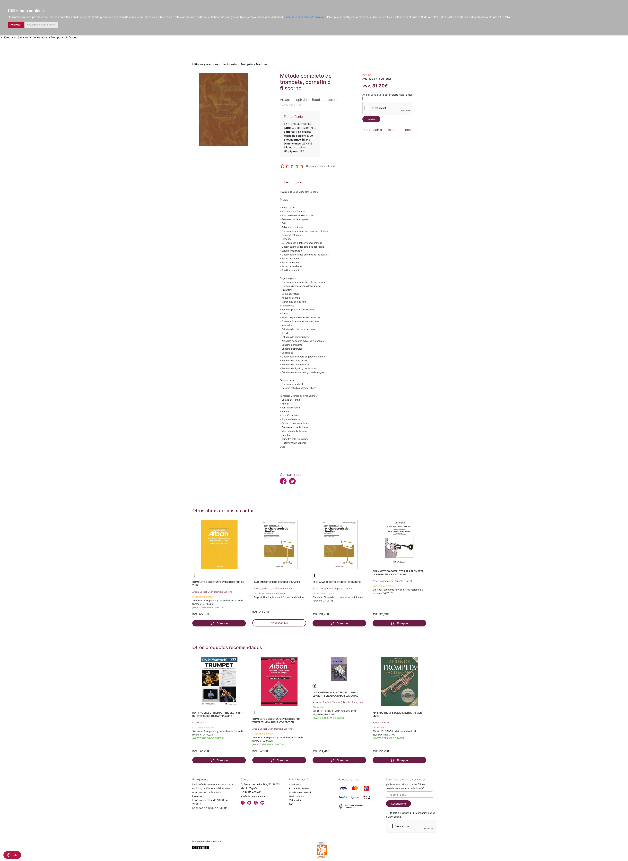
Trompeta (57, 37)
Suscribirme (398, 803)
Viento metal (39, 37)
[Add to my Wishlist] (365, 130)
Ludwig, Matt (199, 722)
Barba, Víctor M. (381, 722)
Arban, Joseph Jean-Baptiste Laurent (212, 591)
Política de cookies (299, 788)
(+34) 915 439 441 (251, 792)
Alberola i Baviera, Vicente (327, 702)
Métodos (71, 37)
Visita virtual (295, 800)
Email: (409, 94)
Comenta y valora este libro (320, 165)
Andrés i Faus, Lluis (353, 702)
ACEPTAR (15, 24)
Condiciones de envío (300, 792)
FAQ (291, 804)
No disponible (279, 623)
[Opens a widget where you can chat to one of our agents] (12, 855)
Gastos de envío (297, 796)
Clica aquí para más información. (304, 17)
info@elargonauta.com (253, 796)
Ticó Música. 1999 (291, 105)
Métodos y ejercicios (15, 37)
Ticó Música (303, 131)
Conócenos (295, 784)
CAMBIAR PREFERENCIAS (41, 24)
